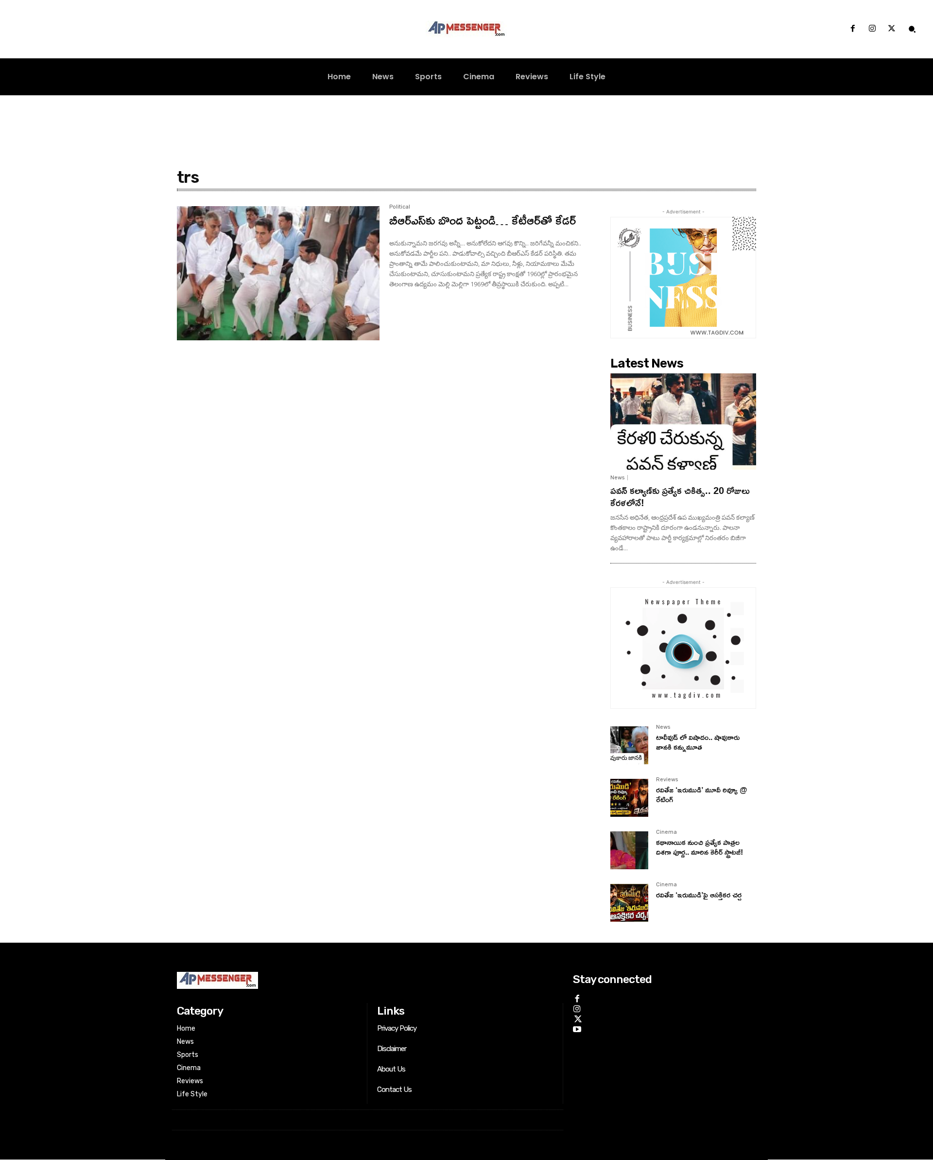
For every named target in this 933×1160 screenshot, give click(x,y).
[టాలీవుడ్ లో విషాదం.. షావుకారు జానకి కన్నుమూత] (629, 745)
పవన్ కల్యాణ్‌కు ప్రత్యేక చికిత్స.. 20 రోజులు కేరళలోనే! (680, 496)
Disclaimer (391, 1048)
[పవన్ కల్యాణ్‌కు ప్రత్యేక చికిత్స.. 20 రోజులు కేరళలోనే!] (683, 421)
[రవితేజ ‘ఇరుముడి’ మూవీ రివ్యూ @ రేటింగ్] (629, 798)
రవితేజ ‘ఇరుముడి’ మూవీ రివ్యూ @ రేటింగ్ (701, 794)
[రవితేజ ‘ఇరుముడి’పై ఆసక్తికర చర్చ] (629, 903)
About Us (391, 1069)
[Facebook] (852, 29)
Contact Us (394, 1089)
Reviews (667, 780)
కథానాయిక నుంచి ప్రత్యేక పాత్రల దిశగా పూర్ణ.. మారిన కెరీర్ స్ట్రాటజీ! (699, 847)
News (617, 477)
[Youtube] (577, 1028)
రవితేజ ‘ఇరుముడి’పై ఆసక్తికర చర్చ (699, 894)
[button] (912, 29)
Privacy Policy (396, 1028)
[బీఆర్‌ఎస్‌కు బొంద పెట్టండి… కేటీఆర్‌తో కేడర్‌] (278, 273)
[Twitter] (891, 29)
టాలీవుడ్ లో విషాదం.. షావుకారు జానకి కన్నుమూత (698, 742)
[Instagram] (872, 29)
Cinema (666, 832)
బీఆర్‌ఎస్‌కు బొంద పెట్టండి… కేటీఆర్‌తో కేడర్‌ (482, 220)
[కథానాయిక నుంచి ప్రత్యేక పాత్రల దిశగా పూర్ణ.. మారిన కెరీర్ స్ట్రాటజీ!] (629, 850)
